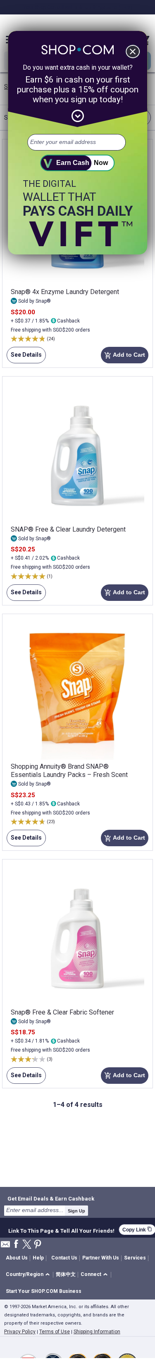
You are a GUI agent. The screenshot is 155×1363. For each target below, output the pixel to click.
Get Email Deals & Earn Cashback (50, 1198)
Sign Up (76, 1210)
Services (135, 1258)
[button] (29, 1275)
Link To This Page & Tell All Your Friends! (61, 1229)
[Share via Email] (5, 1246)
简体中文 (66, 1274)
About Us (17, 1258)
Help (38, 1258)
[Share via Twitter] (26, 1245)
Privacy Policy (20, 1332)
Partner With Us (100, 1258)
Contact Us (64, 1258)
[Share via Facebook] (16, 1244)
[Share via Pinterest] (37, 1245)
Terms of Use (54, 1332)
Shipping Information (97, 1332)
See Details (24, 357)
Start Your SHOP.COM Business (43, 1291)
